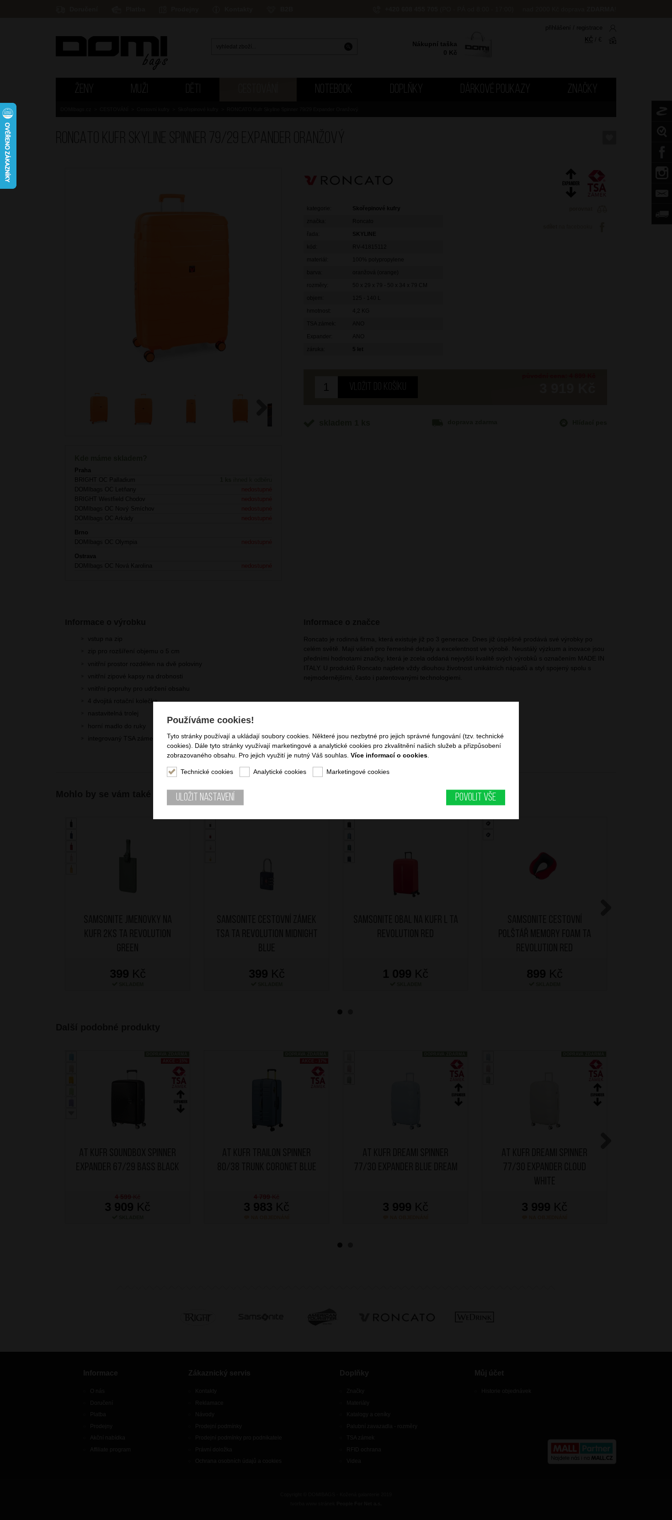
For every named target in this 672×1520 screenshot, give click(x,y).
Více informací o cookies (389, 754)
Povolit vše (475, 797)
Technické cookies (207, 771)
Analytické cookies (279, 771)
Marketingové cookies (357, 771)
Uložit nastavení (205, 797)
